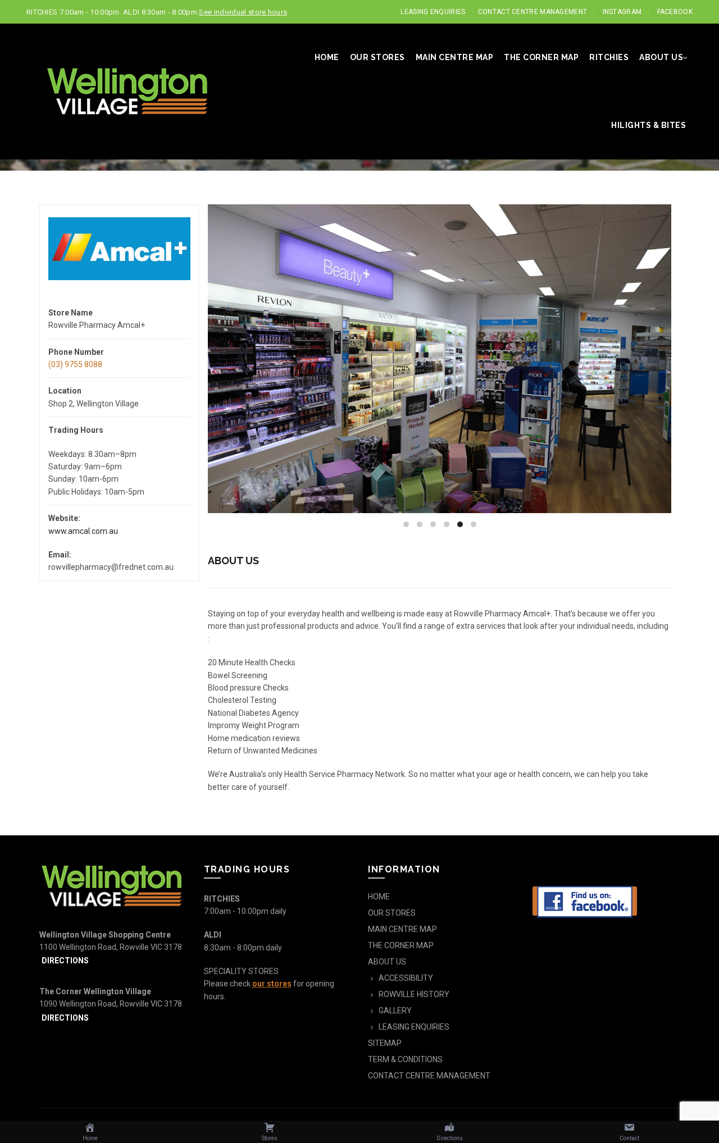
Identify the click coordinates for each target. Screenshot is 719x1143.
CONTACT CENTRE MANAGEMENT (533, 12)
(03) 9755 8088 (75, 364)
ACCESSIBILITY (406, 977)
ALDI (212, 934)
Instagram (622, 12)
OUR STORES (377, 57)
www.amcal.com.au (83, 531)
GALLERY (395, 1010)
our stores (272, 983)
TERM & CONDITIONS (405, 1059)
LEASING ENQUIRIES (433, 12)
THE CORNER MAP (541, 57)
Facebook (675, 12)
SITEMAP (385, 1043)
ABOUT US (661, 57)
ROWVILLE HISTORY (414, 994)
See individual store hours (243, 12)
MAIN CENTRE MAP (455, 57)
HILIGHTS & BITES (648, 125)
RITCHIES (609, 57)
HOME (327, 57)
